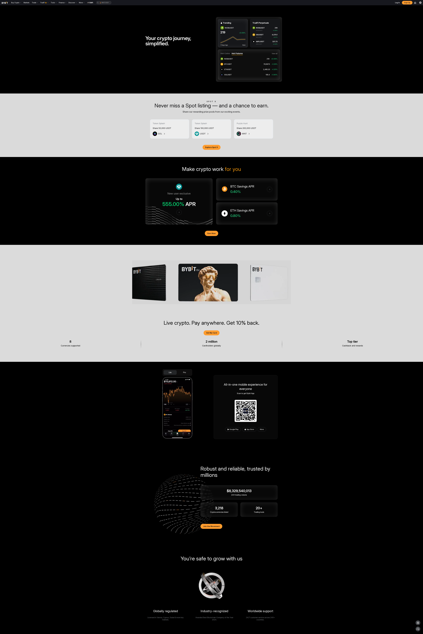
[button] (417, 622)
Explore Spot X (211, 147)
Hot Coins (225, 53)
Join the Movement (211, 526)
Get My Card (211, 333)
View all (274, 53)
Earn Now (211, 233)
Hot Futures (237, 53)
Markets (26, 3)
